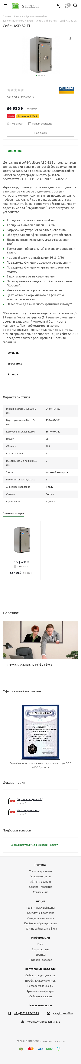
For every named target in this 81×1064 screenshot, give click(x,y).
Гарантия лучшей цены (41, 907)
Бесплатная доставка (40, 912)
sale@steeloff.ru (63, 1013)
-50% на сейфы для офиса (40, 928)
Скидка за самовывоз (40, 918)
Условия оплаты (41, 876)
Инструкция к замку (28, 810)
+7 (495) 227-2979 (26, 1013)
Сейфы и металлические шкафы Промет (34, 844)
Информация (40, 937)
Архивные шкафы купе (40, 991)
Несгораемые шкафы (40, 985)
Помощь (40, 864)
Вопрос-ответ (40, 949)
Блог (40, 944)
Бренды (41, 954)
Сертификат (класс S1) (30, 799)
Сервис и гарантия (40, 886)
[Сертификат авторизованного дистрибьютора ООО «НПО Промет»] (40, 731)
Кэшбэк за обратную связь (40, 923)
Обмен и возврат (40, 881)
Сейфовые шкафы (40, 996)
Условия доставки (40, 871)
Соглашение (40, 892)
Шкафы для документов (40, 980)
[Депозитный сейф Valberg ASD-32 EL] (40, 55)
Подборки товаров (40, 959)
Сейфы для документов (40, 975)
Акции (40, 901)
